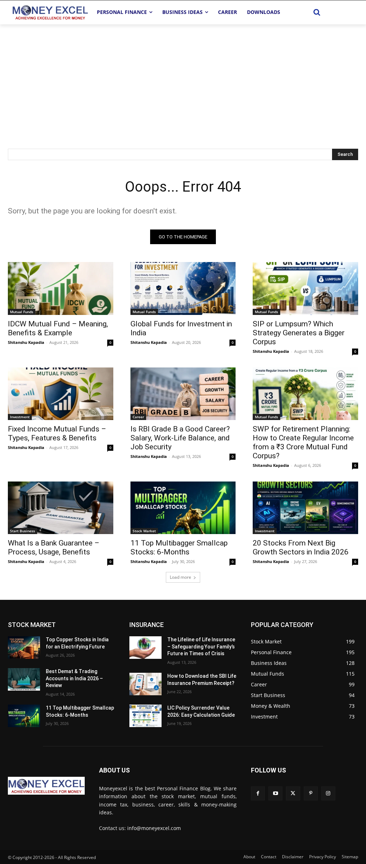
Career (138, 416)
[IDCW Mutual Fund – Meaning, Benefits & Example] (60, 288)
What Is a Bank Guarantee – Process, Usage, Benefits (53, 547)
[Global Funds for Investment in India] (183, 288)
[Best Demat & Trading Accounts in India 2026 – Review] (24, 679)
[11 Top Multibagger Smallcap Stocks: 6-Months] (183, 508)
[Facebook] (258, 793)
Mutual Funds (21, 311)
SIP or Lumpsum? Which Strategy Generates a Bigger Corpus (299, 333)
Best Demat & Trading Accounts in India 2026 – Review (74, 678)
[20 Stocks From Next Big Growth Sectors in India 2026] (305, 508)
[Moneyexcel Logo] (50, 12)
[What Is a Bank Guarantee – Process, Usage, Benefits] (60, 508)
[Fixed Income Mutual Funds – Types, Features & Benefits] (60, 393)
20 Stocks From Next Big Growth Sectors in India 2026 (300, 547)
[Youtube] (275, 793)
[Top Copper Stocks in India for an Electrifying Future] (24, 647)
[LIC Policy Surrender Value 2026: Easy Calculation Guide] (145, 716)
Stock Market (144, 530)
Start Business (22, 530)
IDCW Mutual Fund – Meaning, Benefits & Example (58, 328)
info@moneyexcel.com (154, 828)
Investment (20, 416)
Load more (180, 577)
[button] (317, 12)
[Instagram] (328, 793)
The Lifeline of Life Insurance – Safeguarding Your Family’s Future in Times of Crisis (201, 646)
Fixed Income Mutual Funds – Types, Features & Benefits (57, 433)
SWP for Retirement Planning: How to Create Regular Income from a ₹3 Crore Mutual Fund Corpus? (303, 442)
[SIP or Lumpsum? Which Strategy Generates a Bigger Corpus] (305, 288)
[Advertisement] (183, 78)
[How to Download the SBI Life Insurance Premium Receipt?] (145, 684)
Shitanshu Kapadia (26, 342)
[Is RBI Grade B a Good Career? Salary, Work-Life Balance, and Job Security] (183, 393)
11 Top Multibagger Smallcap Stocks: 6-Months (179, 547)
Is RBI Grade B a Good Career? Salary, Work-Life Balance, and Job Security (180, 438)
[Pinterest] (311, 793)
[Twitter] (293, 793)
